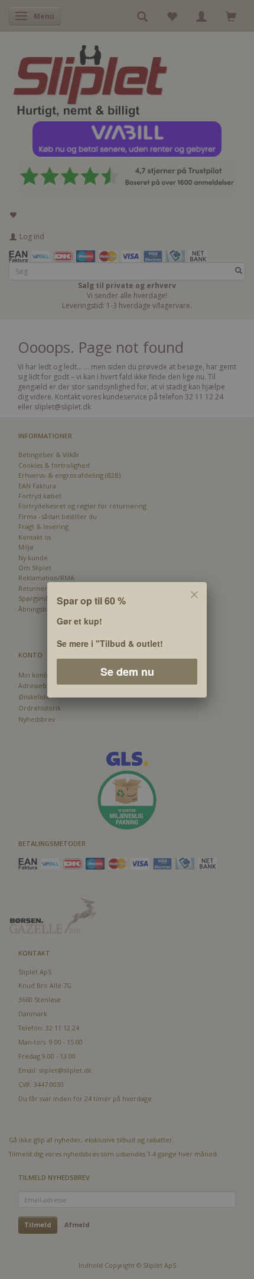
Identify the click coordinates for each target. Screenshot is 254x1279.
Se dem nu (127, 671)
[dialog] (127, 639)
